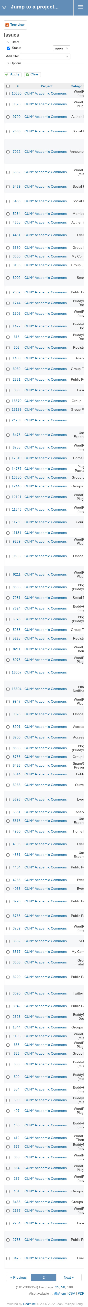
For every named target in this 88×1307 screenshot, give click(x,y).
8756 (17, 757)
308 (17, 347)
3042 (17, 1006)
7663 (17, 131)
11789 (17, 522)
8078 (17, 660)
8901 (17, 727)
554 (17, 1089)
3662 (17, 941)
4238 (17, 880)
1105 (17, 1036)
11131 (16, 533)
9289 (17, 541)
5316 (17, 821)
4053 (17, 888)
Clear (34, 74)
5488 (17, 201)
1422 (17, 326)
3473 (17, 435)
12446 (17, 486)
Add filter (12, 56)
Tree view (17, 24)
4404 (17, 867)
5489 (17, 186)
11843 (17, 509)
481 (17, 1191)
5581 (17, 812)
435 (17, 1125)
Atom (62, 1293)
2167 (17, 1210)
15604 (17, 689)
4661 (17, 855)
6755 (17, 447)
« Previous (18, 1277)
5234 (17, 214)
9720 (17, 117)
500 (17, 1100)
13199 (17, 409)
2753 (17, 1240)
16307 (17, 672)
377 (17, 1146)
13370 (17, 401)
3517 (17, 952)
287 (17, 1178)
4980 (17, 831)
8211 (17, 649)
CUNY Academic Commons (45, 93)
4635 (17, 222)
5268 (17, 630)
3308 (17, 962)
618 (17, 337)
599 (17, 1077)
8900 (17, 737)
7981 (17, 598)
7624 (17, 608)
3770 (17, 901)
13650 (17, 477)
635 (17, 1064)
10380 (17, 93)
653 (17, 1053)
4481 (17, 235)
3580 (17, 247)
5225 (17, 638)
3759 (17, 928)
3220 (17, 977)
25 (57, 1287)
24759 (17, 420)
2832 (17, 292)
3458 (17, 1202)
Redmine (29, 1304)
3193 (17, 265)
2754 (17, 1223)
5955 (17, 785)
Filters (15, 42)
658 (17, 1045)
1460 (17, 358)
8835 (17, 587)
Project (47, 86)
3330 (17, 256)
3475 (17, 1258)
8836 (17, 748)
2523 (17, 1016)
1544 (17, 1027)
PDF (81, 1293)
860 (17, 390)
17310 (17, 458)
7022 (17, 151)
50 (63, 1287)
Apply (14, 74)
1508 (17, 313)
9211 (17, 574)
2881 (17, 379)
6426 (17, 765)
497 (17, 1111)
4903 (17, 844)
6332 (17, 172)
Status (16, 48)
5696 (17, 799)
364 (17, 1168)
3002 (17, 278)
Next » (69, 1277)
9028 (17, 714)
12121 (17, 497)
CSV (71, 1293)
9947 (17, 701)
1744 (17, 303)
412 (17, 1138)
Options (16, 63)
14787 (17, 469)
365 (17, 1157)
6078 (17, 619)
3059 (17, 369)
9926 (17, 104)
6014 (17, 774)
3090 (17, 993)
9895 (17, 556)
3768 (17, 916)
